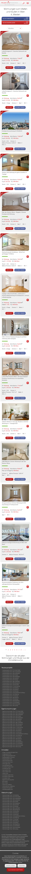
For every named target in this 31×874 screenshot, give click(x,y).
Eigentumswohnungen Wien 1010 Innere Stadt (12, 711)
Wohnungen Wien (6, 763)
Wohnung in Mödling (7, 784)
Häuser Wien (5, 773)
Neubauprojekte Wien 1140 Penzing (10, 691)
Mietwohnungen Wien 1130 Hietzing (10, 812)
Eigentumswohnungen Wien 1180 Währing (11, 738)
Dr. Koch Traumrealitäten (7, 834)
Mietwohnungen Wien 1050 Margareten (11, 803)
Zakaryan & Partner (17, 834)
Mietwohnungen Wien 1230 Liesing (10, 829)
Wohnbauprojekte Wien (7, 789)
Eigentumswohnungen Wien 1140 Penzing (11, 732)
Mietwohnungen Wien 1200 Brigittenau (11, 824)
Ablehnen (22, 865)
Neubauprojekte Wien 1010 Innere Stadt (11, 670)
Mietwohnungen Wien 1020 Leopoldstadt (11, 798)
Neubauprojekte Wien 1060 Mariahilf (10, 678)
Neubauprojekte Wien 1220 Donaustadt (11, 704)
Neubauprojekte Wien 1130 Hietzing (10, 689)
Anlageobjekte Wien (6, 754)
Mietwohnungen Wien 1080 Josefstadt (11, 808)
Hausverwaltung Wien (24, 841)
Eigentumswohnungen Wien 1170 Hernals (11, 737)
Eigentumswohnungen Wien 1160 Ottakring (12, 735)
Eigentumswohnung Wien (8, 779)
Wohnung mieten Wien (7, 762)
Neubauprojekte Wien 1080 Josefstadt (11, 681)
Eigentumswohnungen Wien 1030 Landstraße (12, 714)
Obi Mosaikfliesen (6, 837)
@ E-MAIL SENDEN (20, 67)
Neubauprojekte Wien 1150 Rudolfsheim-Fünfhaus (13, 692)
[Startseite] (9, 3)
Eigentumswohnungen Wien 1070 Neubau (11, 721)
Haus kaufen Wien (6, 770)
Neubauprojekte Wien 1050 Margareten (11, 676)
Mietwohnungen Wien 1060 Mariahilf (10, 804)
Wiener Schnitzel (13, 842)
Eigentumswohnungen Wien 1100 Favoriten (12, 725)
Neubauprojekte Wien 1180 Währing (10, 697)
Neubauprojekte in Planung (8, 757)
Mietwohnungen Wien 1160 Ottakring (10, 817)
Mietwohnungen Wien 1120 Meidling (10, 795)
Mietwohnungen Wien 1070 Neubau (10, 806)
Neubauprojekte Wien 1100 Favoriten (10, 684)
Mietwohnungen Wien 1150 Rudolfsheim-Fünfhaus (13, 816)
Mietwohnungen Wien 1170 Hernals (10, 819)
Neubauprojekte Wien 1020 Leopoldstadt (11, 671)
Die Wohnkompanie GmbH (18, 844)
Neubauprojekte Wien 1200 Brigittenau (11, 700)
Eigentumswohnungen (9, 709)
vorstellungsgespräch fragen (18, 839)
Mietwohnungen (7, 793)
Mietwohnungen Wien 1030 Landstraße (11, 800)
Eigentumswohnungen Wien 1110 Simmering (12, 727)
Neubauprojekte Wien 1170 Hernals (10, 695)
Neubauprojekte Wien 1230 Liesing (10, 705)
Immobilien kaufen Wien (7, 775)
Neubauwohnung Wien (7, 787)
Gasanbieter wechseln (7, 844)
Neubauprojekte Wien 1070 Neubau (10, 679)
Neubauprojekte (7, 668)
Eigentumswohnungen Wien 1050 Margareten (12, 717)
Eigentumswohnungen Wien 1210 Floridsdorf (12, 743)
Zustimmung (8, 860)
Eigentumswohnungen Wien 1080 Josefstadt (12, 722)
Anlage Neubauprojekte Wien (8, 755)
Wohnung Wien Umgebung (8, 786)
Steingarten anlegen (14, 837)
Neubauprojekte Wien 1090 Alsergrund (11, 683)
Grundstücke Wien (6, 768)
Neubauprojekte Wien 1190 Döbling (10, 699)
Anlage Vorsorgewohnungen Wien (10, 752)
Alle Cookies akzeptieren (15, 870)
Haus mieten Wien (6, 771)
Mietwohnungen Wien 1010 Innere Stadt (11, 796)
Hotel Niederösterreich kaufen (13, 836)
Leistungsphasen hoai (7, 839)
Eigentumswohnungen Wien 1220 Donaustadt (12, 745)
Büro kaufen (5, 781)
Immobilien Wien (6, 778)
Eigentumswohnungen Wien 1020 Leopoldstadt (13, 713)
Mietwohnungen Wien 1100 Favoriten (10, 811)
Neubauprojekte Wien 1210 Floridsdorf (10, 702)
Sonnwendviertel (24, 836)
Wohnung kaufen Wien (7, 760)
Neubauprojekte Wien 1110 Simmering (11, 686)
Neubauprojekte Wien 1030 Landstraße (11, 673)
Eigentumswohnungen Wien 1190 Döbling (11, 740)
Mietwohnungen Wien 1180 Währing (10, 820)
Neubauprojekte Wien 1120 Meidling (10, 687)
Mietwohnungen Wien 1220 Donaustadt (11, 827)
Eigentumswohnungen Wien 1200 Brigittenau (12, 741)
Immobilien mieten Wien (7, 776)
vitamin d (6, 845)
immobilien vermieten (14, 841)
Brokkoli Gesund (21, 842)
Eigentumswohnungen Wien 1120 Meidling (12, 729)
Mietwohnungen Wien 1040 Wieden (10, 801)
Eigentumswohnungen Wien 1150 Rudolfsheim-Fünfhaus (15, 733)
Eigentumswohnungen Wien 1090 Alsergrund (12, 724)
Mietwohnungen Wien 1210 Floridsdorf (11, 825)
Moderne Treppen (6, 842)
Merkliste (27, 56)
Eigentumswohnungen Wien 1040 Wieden (11, 716)
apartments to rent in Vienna (14, 845)
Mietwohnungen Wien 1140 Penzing (10, 814)
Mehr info (9, 67)
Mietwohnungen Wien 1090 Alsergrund (11, 809)
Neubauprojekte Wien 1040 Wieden (10, 675)
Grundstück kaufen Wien (7, 766)
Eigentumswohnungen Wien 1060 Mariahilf (12, 719)
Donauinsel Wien (5, 841)
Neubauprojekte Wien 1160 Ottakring (10, 694)
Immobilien (5, 750)
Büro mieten (5, 783)
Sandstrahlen (22, 837)
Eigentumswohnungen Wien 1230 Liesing (11, 746)
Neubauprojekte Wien (7, 758)
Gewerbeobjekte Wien (7, 765)
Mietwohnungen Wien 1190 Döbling (10, 822)
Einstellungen (10, 865)
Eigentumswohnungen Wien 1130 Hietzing (11, 730)
